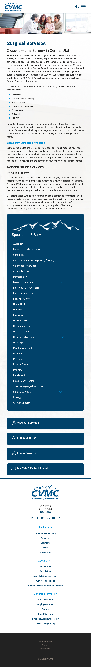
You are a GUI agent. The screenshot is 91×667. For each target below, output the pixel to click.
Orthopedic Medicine (24, 337)
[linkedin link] (48, 518)
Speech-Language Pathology (28, 386)
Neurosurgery (20, 320)
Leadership (45, 566)
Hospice (17, 309)
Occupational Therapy (24, 326)
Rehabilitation (20, 375)
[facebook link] (37, 518)
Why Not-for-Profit (45, 581)
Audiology (18, 244)
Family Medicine (21, 298)
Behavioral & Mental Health (27, 249)
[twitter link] (32, 518)
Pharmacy (18, 359)
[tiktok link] (59, 518)
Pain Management (22, 348)
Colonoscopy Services (24, 265)
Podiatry (17, 370)
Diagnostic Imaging (23, 282)
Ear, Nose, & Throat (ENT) (26, 287)
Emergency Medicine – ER (27, 293)
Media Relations (45, 599)
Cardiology (18, 255)
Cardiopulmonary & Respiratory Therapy (33, 260)
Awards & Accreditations (45, 576)
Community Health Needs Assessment (45, 586)
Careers (45, 609)
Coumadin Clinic (21, 271)
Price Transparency (45, 624)
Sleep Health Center (23, 381)
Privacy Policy (45, 649)
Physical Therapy (21, 364)
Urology (17, 397)
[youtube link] (53, 518)
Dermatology (20, 276)
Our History (45, 571)
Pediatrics (18, 353)
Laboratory (19, 315)
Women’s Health (21, 403)
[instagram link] (43, 518)
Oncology (18, 342)
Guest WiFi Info (45, 614)
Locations (45, 543)
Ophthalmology (21, 331)
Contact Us (45, 552)
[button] (83, 6)
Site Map (45, 645)
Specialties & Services (29, 234)
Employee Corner (45, 604)
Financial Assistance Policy (45, 619)
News (45, 548)
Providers (45, 538)
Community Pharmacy (45, 533)
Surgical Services (22, 392)
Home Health (20, 304)
